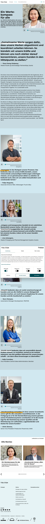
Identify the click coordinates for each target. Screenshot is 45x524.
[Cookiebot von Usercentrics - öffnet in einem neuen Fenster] (39, 248)
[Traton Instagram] (5, 509)
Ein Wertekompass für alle (21, 501)
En (43, 1)
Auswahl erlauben (22, 275)
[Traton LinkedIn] (1, 509)
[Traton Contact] (9, 509)
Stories (17, 487)
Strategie (11, 1)
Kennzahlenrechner (22, 1)
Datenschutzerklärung (5, 264)
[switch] (17, 271)
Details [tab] (22, 250)
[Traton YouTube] (3, 509)
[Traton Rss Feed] (7, 509)
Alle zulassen (36, 275)
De (41, 1)
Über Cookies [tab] (37, 250)
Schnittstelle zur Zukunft (21, 499)
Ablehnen (8, 275)
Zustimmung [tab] (7, 250)
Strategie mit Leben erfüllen (21, 489)
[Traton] (4, 2)
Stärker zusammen (19, 497)
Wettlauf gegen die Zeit (20, 491)
